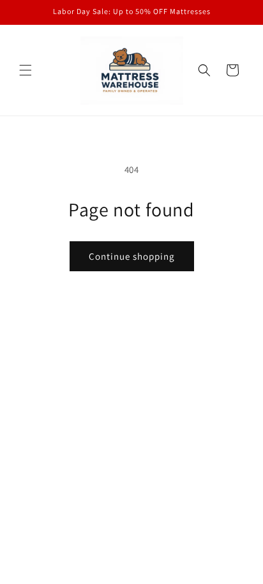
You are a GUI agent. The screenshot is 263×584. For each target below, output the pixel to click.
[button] (25, 70)
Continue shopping (132, 256)
